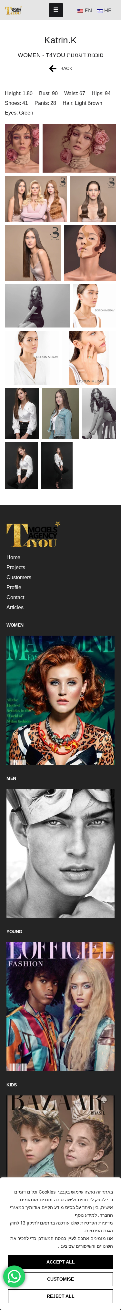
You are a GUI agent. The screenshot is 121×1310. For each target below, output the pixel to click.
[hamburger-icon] (56, 10)
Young (14, 931)
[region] (60, 1243)
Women (15, 625)
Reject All (61, 1296)
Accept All (60, 1262)
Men (11, 778)
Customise (60, 1279)
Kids (11, 1084)
